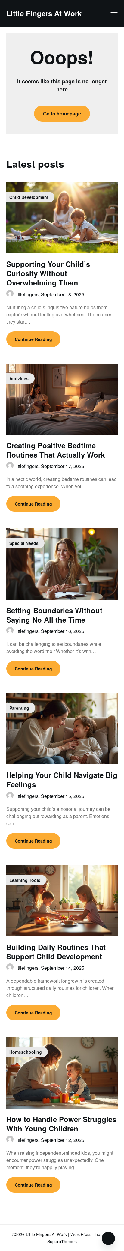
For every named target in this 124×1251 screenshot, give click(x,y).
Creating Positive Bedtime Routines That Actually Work (55, 450)
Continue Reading (33, 339)
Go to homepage (62, 113)
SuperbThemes (62, 1241)
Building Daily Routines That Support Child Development (56, 951)
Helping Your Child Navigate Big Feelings (61, 779)
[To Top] (108, 1238)
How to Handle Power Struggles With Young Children (61, 1123)
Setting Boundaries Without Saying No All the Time (54, 615)
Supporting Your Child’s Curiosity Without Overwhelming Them (48, 273)
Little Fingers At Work (44, 13)
